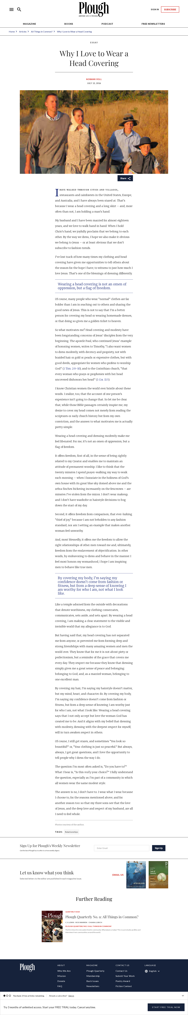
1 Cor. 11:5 (102, 379)
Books (68, 23)
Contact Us (121, 970)
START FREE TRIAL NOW (166, 1007)
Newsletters (92, 986)
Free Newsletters (153, 23)
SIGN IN (155, 9)
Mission (61, 976)
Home (12, 31)
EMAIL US (117, 874)
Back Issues (92, 981)
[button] (11, 9)
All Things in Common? (42, 31)
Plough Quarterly (95, 970)
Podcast (107, 23)
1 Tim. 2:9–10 (72, 368)
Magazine (29, 23)
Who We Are (64, 970)
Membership (93, 976)
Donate (61, 981)
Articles (23, 31)
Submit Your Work (125, 976)
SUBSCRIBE (170, 9)
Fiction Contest (124, 986)
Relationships (71, 832)
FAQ (59, 986)
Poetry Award (123, 981)
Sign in (71, 996)
